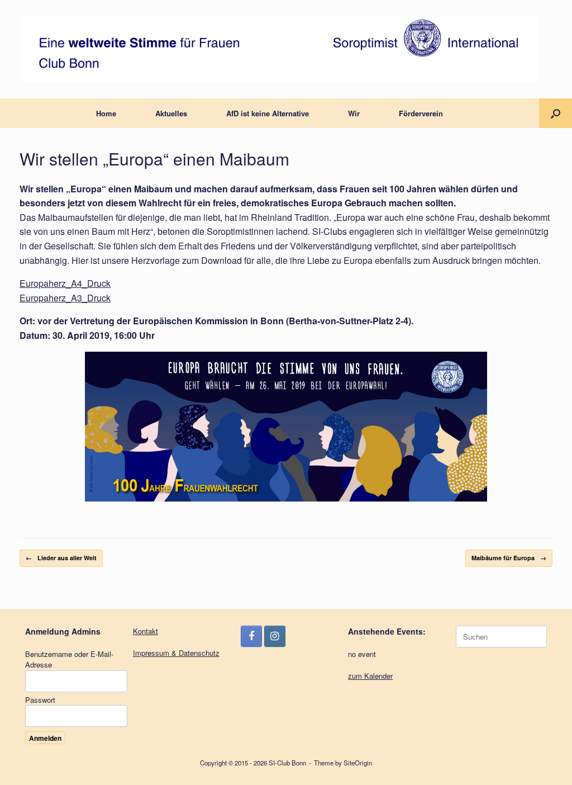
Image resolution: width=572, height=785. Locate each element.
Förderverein (421, 113)
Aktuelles (171, 113)
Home (106, 113)
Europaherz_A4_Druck (65, 283)
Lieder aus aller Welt (61, 558)
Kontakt (145, 631)
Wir (354, 113)
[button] (555, 113)
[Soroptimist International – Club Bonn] (279, 49)
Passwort (40, 699)
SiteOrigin (358, 762)
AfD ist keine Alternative (267, 113)
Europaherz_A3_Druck (65, 297)
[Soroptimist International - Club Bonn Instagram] (274, 636)
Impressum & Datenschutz (176, 652)
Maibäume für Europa (508, 558)
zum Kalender (370, 675)
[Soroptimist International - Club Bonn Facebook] (251, 636)
